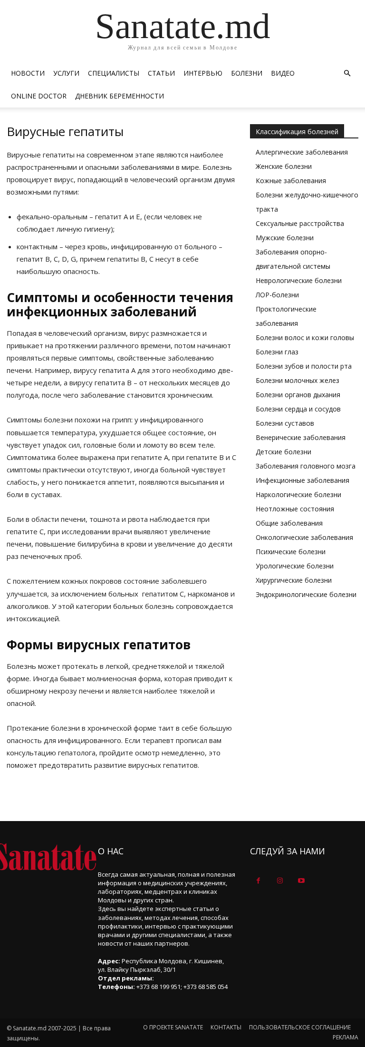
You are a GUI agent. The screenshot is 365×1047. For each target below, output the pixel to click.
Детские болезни (283, 451)
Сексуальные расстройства (300, 223)
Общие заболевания (289, 523)
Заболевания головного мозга (305, 465)
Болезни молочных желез (297, 380)
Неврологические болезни (299, 280)
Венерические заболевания (301, 437)
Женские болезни (284, 166)
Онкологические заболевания (304, 537)
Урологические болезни (295, 565)
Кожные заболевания (291, 180)
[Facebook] (258, 880)
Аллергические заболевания (302, 152)
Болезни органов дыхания (298, 394)
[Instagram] (279, 880)
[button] (347, 73)
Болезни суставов (285, 423)
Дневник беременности (119, 95)
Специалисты (113, 73)
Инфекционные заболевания (302, 480)
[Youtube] (301, 880)
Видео (283, 73)
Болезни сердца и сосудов (298, 408)
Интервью (202, 73)
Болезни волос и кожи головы (305, 337)
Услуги (66, 73)
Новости (28, 73)
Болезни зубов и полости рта (304, 366)
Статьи (161, 73)
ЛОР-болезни (277, 294)
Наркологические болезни (298, 494)
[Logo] (46, 857)
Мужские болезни (285, 237)
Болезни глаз (277, 351)
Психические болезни (291, 551)
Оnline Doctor (39, 95)
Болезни (246, 73)
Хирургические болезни (294, 580)
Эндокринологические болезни (306, 594)
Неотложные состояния (295, 508)
